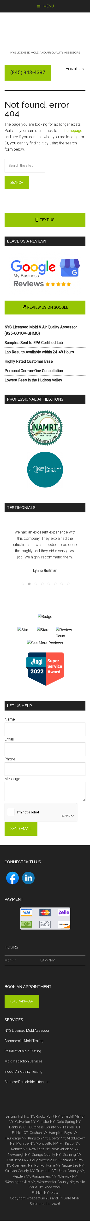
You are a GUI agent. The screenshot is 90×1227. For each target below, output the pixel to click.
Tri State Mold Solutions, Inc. (45, 33)
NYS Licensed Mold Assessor (27, 1030)
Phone (10, 759)
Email (9, 739)
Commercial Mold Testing (24, 1041)
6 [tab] (54, 582)
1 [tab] (21, 582)
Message (12, 779)
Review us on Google (47, 307)
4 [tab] (41, 582)
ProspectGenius (38, 1198)
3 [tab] (34, 582)
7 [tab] (60, 582)
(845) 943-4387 (27, 72)
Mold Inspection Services (23, 1061)
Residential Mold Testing (23, 1051)
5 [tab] (47, 582)
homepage (73, 130)
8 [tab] (67, 582)
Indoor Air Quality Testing (23, 1071)
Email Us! (75, 68)
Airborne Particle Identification (27, 1082)
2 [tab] (28, 582)
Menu (48, 6)
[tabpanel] (45, 551)
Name (10, 719)
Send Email (21, 828)
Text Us (47, 220)
